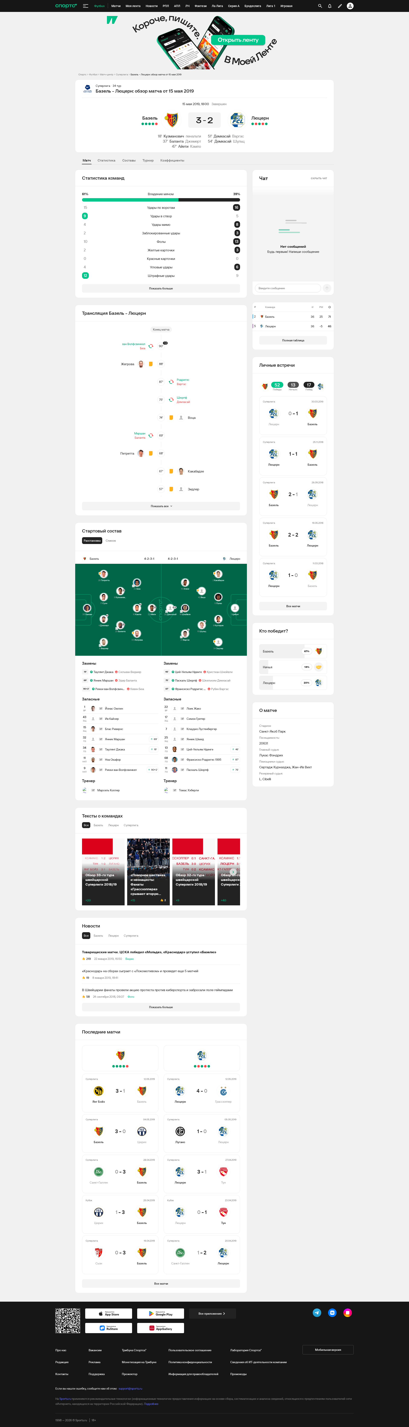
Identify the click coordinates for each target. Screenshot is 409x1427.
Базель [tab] (98, 935)
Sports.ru (65, 1399)
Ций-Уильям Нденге (188, 672)
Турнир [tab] (148, 160)
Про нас (60, 1350)
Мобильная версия (328, 1350)
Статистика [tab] (106, 160)
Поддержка (97, 1374)
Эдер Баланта (127, 680)
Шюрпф (182, 397)
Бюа (142, 348)
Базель (150, 118)
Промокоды (238, 1374)
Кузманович (174, 136)
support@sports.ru (130, 1388)
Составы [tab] (129, 160)
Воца (192, 417)
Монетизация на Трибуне (139, 1362)
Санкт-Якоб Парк (272, 731)
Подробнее (151, 1404)
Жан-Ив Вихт (302, 767)
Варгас (238, 136)
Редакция (61, 1362)
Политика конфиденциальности (190, 1362)
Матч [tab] (87, 160)
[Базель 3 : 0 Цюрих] (153, 124)
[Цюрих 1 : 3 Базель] (146, 124)
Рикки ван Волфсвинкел (110, 689)
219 (88, 959)
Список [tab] (111, 540)
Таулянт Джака (103, 672)
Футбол (93, 74)
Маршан (139, 433)
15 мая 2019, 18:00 (195, 104)
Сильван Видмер (129, 672)
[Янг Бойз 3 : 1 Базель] (156, 124)
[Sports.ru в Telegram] (318, 1313)
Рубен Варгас (220, 689)
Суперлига (122, 74)
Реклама (94, 1362)
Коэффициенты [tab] (172, 160)
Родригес (183, 380)
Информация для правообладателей (193, 1374)
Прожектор (129, 1374)
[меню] (86, 6)
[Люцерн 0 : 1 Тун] (256, 124)
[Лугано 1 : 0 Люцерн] (263, 124)
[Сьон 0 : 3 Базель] (142, 124)
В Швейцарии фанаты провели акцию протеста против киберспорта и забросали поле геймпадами (157, 990)
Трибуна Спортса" (134, 1350)
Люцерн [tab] (113, 935)
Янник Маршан (103, 680)
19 (87, 978)
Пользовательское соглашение (190, 1350)
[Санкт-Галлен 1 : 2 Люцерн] (252, 124)
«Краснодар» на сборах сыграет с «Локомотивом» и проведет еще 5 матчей (140, 971)
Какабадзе (196, 471)
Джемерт (193, 141)
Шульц (239, 141)
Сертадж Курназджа (274, 767)
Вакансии (95, 1350)
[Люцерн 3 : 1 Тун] (259, 124)
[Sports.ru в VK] (333, 1313)
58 (88, 997)
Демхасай (222, 136)
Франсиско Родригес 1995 (190, 689)
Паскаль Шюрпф (186, 680)
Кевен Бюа (137, 689)
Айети (183, 146)
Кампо (195, 146)
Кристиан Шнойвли (220, 672)
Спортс (82, 74)
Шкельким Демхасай (216, 680)
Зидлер (193, 489)
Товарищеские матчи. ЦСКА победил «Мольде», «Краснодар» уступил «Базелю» (149, 952)
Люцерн (260, 118)
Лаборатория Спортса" (246, 1350)
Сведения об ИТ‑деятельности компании (258, 1362)
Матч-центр (106, 74)
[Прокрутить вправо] (233, 872)
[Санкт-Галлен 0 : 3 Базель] (149, 124)
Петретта (127, 453)
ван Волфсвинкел (133, 344)
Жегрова (127, 364)
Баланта (177, 141)
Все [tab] (86, 935)
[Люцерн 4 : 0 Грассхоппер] (266, 124)
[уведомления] (330, 6)
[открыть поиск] (320, 6)
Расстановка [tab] (92, 540)
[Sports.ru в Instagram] (348, 1313)
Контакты (61, 1374)
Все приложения (210, 1313)
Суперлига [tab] (131, 935)
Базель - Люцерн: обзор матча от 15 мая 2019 (156, 74)
